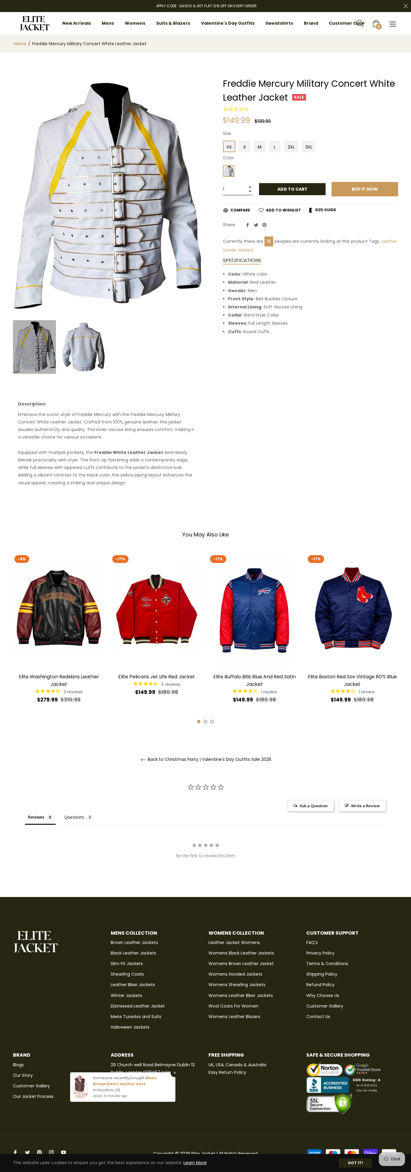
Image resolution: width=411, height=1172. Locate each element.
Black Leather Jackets (133, 953)
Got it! (355, 1162)
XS (229, 147)
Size (227, 133)
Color (228, 158)
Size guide (325, 209)
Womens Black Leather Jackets (241, 953)
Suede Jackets (238, 250)
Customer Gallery (324, 1006)
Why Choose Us (322, 995)
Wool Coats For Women (233, 1006)
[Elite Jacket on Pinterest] (39, 1152)
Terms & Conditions (327, 964)
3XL (308, 147)
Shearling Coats (127, 974)
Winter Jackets (126, 995)
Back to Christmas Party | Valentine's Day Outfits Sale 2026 (209, 759)
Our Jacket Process (33, 1096)
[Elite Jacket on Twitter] (27, 1152)
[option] (59, 638)
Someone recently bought (119, 1078)
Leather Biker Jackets (133, 985)
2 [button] (205, 721)
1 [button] (198, 721)
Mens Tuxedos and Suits (136, 1017)
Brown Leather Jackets (134, 942)
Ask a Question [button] (314, 805)
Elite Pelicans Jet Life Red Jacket (156, 676)
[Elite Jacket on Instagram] (51, 1152)
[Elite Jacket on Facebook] (15, 1152)
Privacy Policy (320, 953)
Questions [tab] (74, 817)
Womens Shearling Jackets (237, 985)
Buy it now (365, 189)
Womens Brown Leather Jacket (241, 964)
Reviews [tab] (36, 817)
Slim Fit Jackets (127, 964)
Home (20, 44)
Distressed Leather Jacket (138, 1006)
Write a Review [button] (365, 805)
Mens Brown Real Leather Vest (125, 1081)
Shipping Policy (321, 974)
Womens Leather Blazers (234, 1017)
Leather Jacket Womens (234, 942)
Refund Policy (320, 985)
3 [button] (212, 721)
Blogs (18, 1065)
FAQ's (312, 942)
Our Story (23, 1075)
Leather (389, 241)
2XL (291, 147)
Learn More (195, 1163)
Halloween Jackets (130, 1027)
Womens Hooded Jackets (235, 974)
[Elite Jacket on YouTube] (63, 1152)
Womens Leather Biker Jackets (241, 995)
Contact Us (318, 1017)
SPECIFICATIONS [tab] (242, 260)
